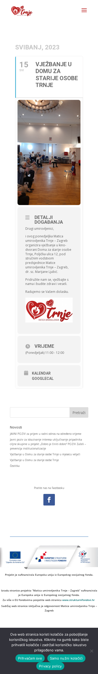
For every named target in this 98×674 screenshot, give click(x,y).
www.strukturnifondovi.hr (78, 600)
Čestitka (15, 466)
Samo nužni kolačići (66, 658)
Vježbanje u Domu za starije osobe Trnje (34, 460)
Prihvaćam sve (30, 658)
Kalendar (41, 373)
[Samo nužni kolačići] (91, 650)
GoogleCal (43, 378)
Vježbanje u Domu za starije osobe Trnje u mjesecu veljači (45, 454)
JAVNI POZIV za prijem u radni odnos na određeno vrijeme (45, 434)
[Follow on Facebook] (49, 500)
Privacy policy (50, 666)
